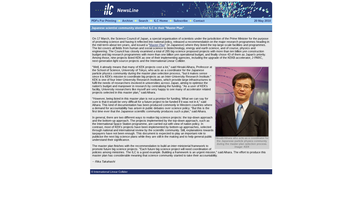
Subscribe (181, 20)
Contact (199, 20)
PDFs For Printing (103, 20)
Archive (127, 20)
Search (143, 20)
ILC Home (161, 20)
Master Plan (157, 44)
